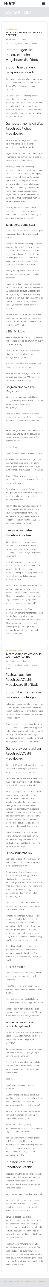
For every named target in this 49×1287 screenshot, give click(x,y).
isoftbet (10, 43)
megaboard (18, 43)
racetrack (27, 43)
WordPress (43, 1281)
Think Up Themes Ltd (21, 1281)
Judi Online (21, 39)
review (35, 665)
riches (34, 43)
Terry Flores (10, 39)
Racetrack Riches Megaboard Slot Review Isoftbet (24, 655)
